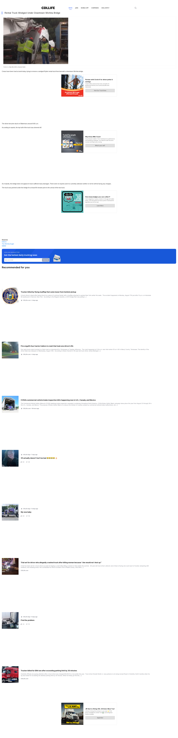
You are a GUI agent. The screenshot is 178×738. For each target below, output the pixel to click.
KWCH (4, 242)
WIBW (4, 246)
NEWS (70, 8)
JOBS (76, 8)
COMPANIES (95, 8)
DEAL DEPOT (105, 8)
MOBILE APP (84, 8)
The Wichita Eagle (8, 244)
